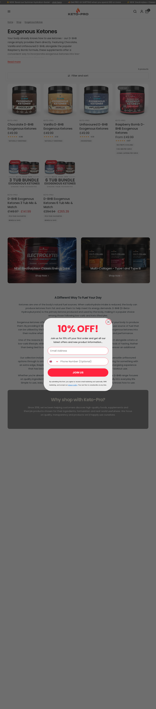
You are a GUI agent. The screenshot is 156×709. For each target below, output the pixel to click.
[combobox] (53, 361)
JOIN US (78, 372)
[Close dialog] (108, 322)
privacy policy (72, 385)
